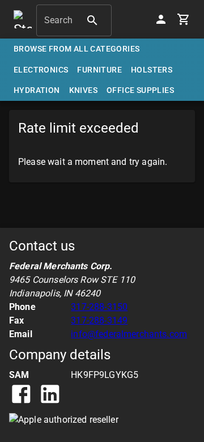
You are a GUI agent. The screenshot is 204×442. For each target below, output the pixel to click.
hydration (37, 90)
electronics (41, 69)
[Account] (161, 19)
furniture (99, 69)
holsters (151, 69)
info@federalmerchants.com (129, 334)
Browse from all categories (76, 48)
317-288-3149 (99, 320)
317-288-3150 (99, 306)
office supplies (140, 90)
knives (83, 90)
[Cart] (183, 19)
